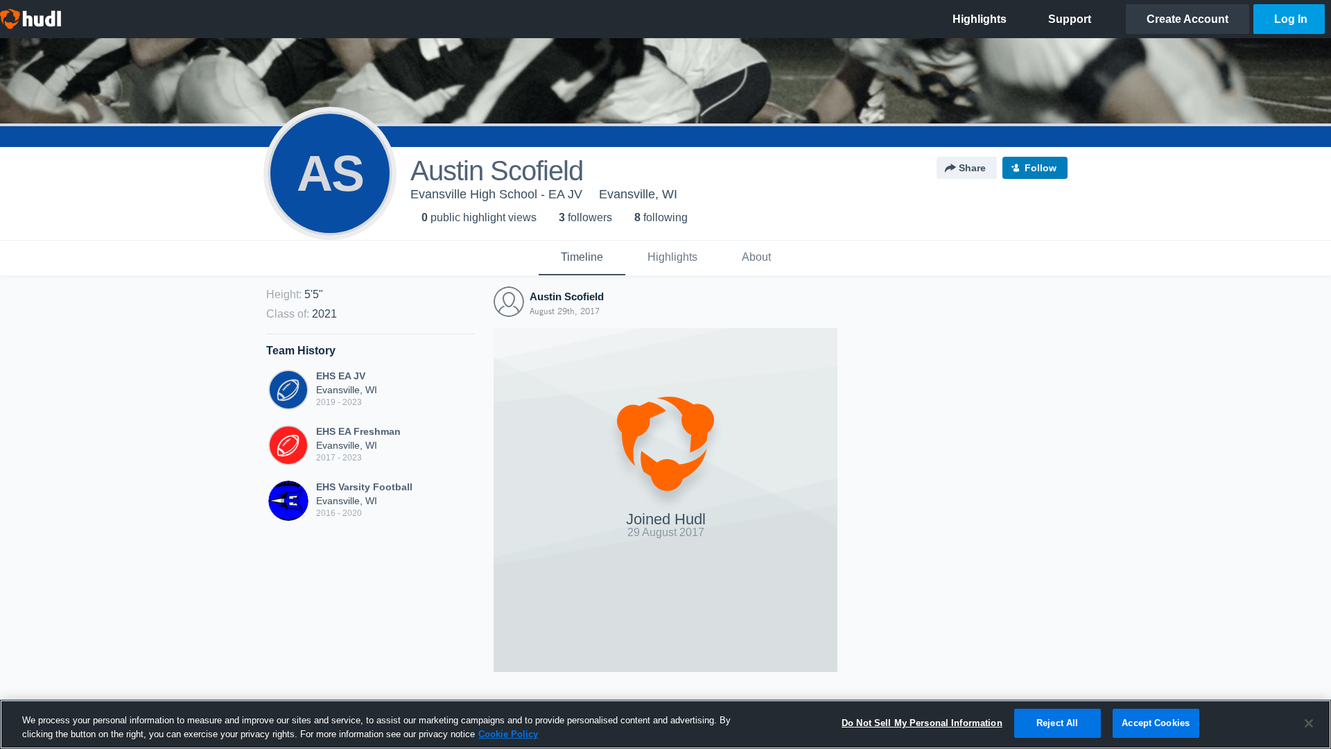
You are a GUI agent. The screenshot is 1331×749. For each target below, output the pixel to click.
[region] (665, 724)
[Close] (1309, 723)
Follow (1040, 167)
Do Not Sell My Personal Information (922, 723)
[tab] (582, 258)
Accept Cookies (1156, 723)
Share (972, 167)
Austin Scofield (567, 296)
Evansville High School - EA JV (496, 194)
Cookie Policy (508, 734)
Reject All (1057, 723)
